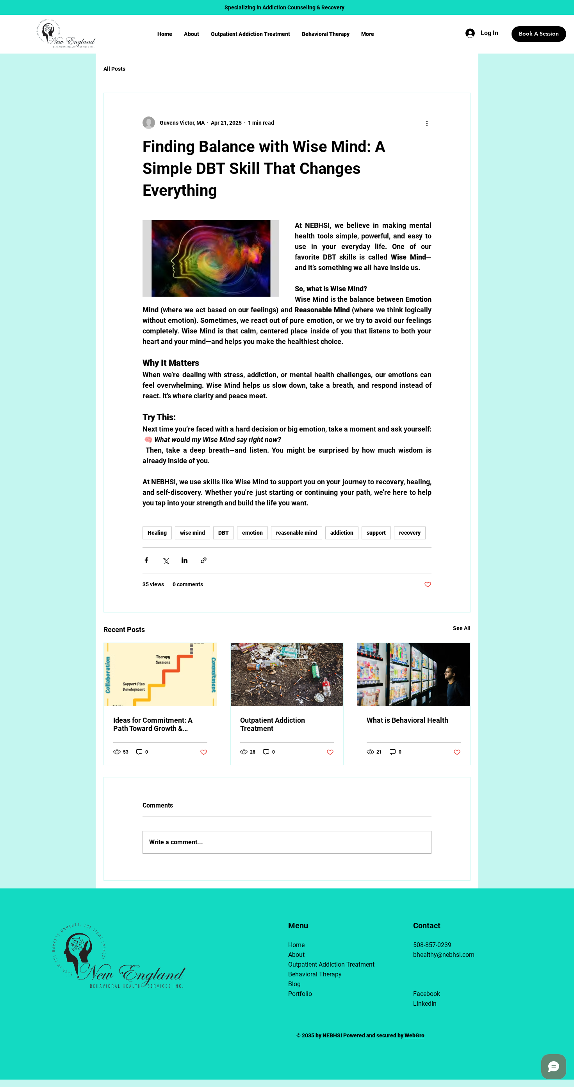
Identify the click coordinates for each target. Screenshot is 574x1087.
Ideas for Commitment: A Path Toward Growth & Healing (153, 724)
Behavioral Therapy (312, 974)
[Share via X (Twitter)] (165, 560)
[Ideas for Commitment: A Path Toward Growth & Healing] (160, 674)
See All (462, 628)
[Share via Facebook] (146, 560)
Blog (294, 984)
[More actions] (426, 122)
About (296, 954)
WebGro (414, 1035)
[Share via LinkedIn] (184, 560)
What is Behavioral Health (407, 720)
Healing (157, 533)
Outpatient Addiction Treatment (272, 724)
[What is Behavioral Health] (413, 674)
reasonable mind (296, 533)
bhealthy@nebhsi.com (443, 954)
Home (296, 945)
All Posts (114, 69)
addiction (341, 533)
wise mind (192, 533)
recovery (410, 533)
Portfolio (300, 993)
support (376, 533)
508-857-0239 (432, 945)
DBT (223, 533)
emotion (252, 533)
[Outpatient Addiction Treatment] (287, 674)
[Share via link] (203, 560)
